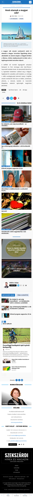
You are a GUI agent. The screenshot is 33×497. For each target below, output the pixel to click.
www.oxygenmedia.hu (16, 422)
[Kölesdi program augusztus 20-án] (16, 158)
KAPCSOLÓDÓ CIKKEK (8, 295)
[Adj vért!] (16, 201)
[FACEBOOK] (21, 444)
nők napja (25, 90)
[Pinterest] (14, 98)
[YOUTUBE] (19, 444)
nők (20, 90)
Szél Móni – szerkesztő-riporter (10, 403)
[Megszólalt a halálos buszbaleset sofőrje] (6, 361)
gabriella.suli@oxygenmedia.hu (18, 441)
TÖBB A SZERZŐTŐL (22, 295)
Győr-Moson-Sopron (13, 90)
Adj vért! (4, 211)
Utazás (21, 18)
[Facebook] (7, 98)
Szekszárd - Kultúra (7, 186)
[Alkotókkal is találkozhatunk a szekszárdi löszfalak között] (16, 178)
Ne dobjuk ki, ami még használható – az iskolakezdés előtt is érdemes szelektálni (19, 301)
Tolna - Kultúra (6, 166)
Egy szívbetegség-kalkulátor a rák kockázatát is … (16, 147)
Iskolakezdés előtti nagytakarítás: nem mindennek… (14, 232)
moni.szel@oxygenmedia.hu (18, 435)
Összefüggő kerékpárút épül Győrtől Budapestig (16, 346)
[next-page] (5, 322)
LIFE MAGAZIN (19, 6)
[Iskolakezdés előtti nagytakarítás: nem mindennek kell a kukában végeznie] (16, 221)
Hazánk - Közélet (6, 121)
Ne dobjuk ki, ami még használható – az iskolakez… (14, 125)
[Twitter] (11, 98)
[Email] (18, 285)
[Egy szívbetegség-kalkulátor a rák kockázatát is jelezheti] (16, 136)
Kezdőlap (13, 6)
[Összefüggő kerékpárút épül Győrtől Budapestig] (16, 335)
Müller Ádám (14, 283)
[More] (18, 98)
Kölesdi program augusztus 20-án (12, 168)
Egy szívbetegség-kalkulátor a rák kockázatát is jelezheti (20, 307)
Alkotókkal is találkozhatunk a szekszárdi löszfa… (15, 189)
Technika (4, 143)
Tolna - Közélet (5, 208)
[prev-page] (2, 322)
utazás (3, 92)
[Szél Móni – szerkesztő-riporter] (16, 396)
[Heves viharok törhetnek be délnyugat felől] (6, 368)
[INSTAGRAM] (23, 444)
